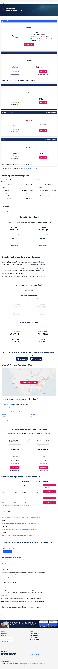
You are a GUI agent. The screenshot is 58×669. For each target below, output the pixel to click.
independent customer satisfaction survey (29, 168)
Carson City (32, 416)
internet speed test (34, 179)
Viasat (3, 139)
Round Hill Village (33, 420)
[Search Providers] (12, 638)
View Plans (42, 71)
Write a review (7, 551)
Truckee (3, 421)
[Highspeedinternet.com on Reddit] (36, 655)
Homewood (32, 418)
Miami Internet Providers (33, 641)
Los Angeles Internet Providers (34, 633)
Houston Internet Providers (34, 637)
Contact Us (31, 650)
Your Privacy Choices (41, 663)
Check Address (28, 44)
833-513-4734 (30, 47)
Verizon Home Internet (7, 112)
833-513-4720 (44, 74)
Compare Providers (4, 633)
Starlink (4, 85)
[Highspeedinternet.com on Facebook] (30, 655)
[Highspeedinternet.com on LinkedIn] (38, 655)
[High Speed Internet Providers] (6, 3)
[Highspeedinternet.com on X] (32, 655)
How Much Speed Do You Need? (6, 648)
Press (30, 652)
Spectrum (4, 53)
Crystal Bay (4, 414)
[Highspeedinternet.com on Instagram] (34, 655)
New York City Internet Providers (34, 639)
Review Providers (3, 635)
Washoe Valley (33, 414)
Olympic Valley (5, 420)
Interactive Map (29, 382)
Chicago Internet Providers (34, 635)
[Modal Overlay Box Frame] (29, 624)
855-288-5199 (44, 105)
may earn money (4, 0)
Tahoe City (4, 418)
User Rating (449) (14, 158)
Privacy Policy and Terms (33, 663)
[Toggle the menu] (56, 3)
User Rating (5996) (15, 73)
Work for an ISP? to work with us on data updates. (12, 171)
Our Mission (31, 648)
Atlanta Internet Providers (33, 643)
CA (4, 615)
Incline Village (4, 416)
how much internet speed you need (18, 179)
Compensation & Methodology (24, 663)
